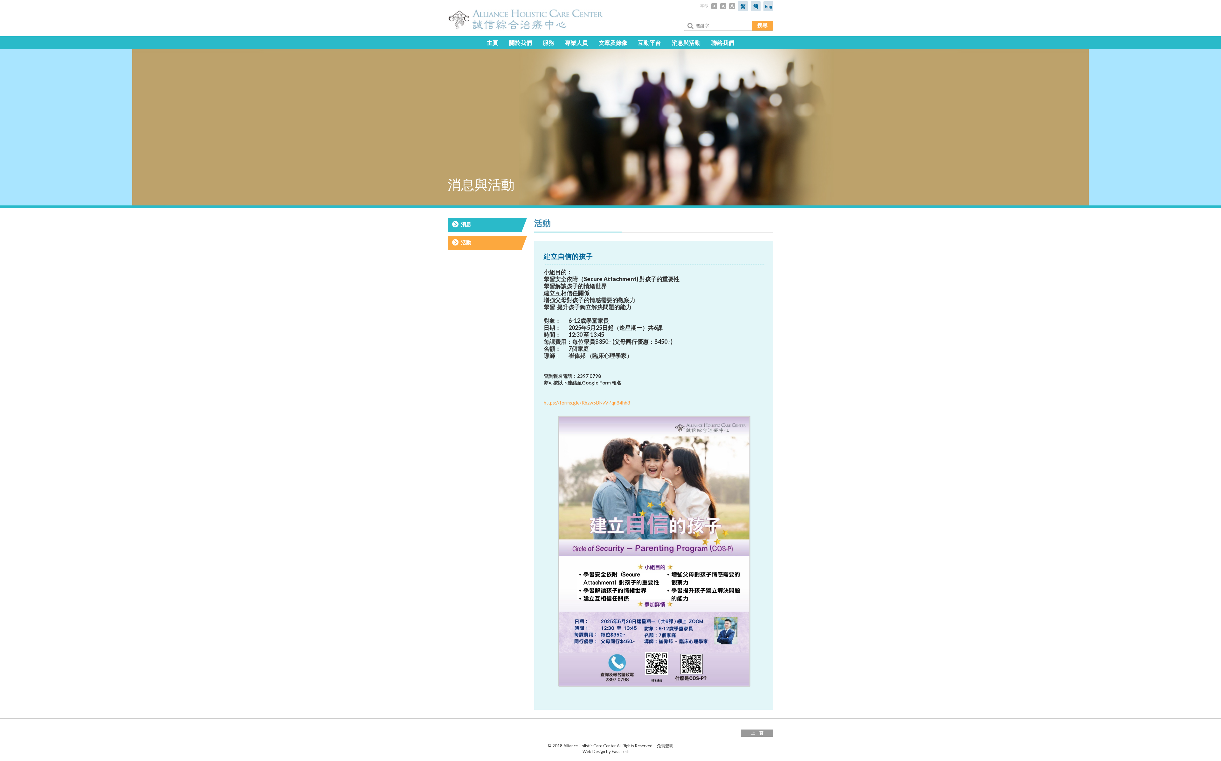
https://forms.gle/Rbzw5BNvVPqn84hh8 (587, 402)
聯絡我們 (722, 42)
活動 (466, 242)
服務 (548, 42)
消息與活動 (686, 42)
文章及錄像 (613, 42)
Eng (768, 6)
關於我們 (520, 42)
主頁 (492, 42)
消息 (466, 224)
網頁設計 (574, 751)
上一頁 (757, 733)
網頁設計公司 (642, 751)
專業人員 (576, 42)
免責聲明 (665, 745)
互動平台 (649, 42)
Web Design (594, 751)
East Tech (621, 751)
